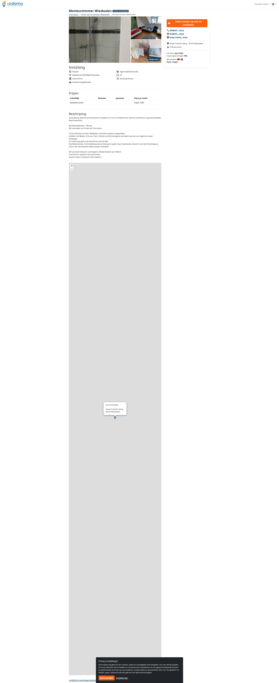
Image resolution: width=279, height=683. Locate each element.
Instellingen (122, 677)
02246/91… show (177, 30)
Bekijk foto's (154, 59)
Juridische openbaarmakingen (84, 680)
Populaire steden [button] (261, 4)
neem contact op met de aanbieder (188, 23)
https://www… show (179, 37)
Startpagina (74, 14)
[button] (115, 417)
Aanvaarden (106, 677)
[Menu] (274, 4)
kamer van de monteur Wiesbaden (95, 14)
